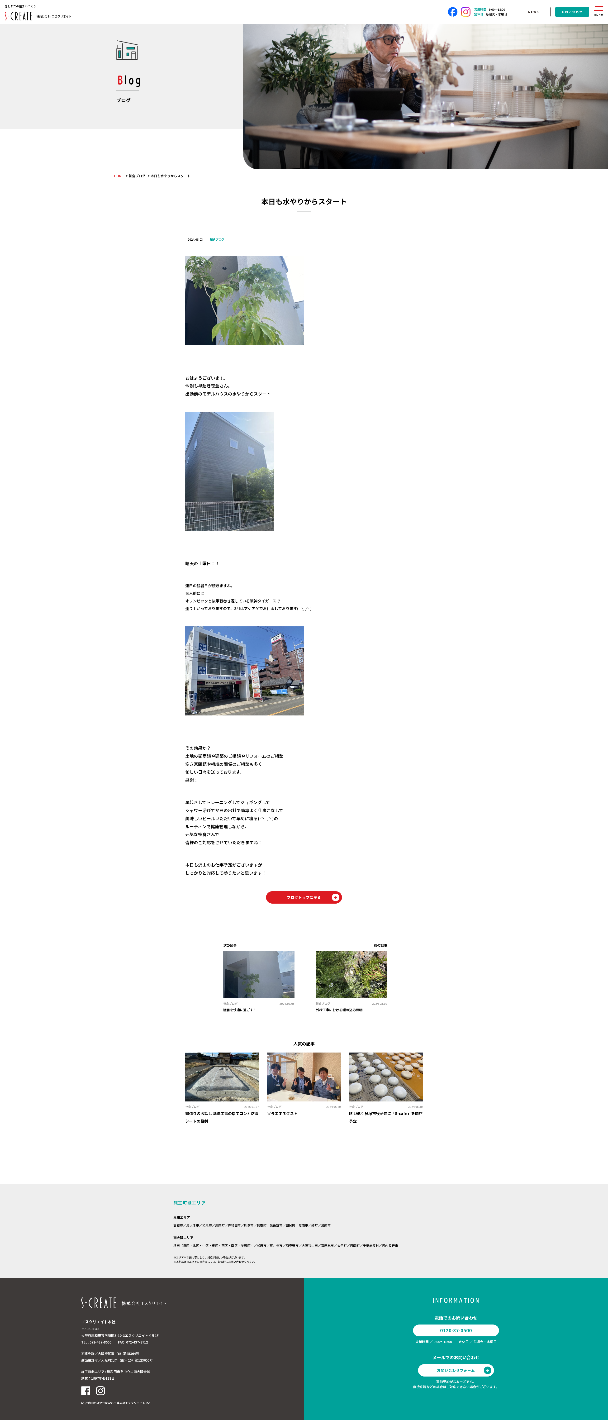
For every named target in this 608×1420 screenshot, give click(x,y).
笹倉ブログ (137, 175)
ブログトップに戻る (304, 897)
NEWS (533, 12)
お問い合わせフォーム (456, 1370)
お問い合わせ (572, 12)
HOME (119, 175)
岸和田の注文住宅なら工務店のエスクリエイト (115, 1403)
